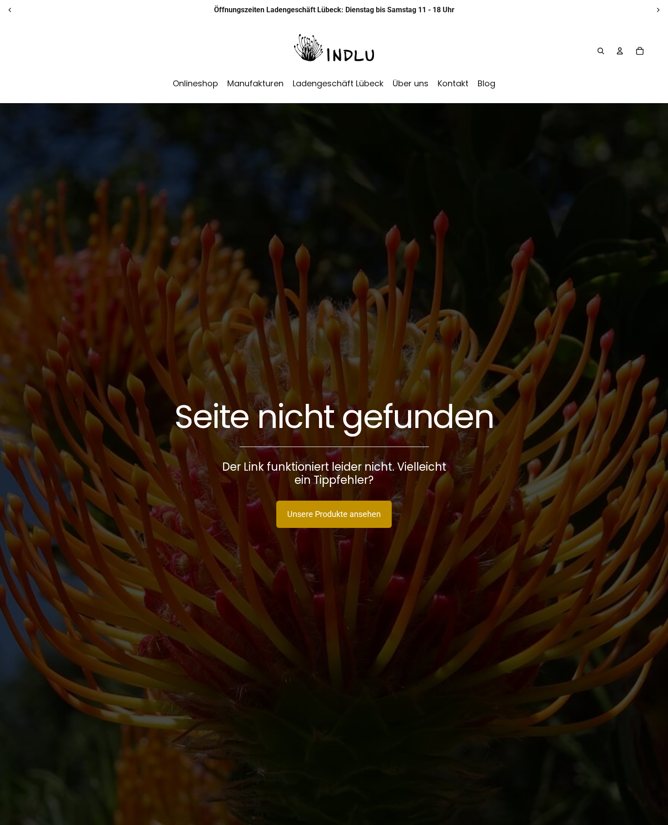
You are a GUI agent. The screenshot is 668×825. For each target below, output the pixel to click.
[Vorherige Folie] (10, 10)
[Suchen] (601, 51)
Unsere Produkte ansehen (334, 514)
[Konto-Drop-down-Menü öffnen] (620, 51)
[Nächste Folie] (658, 10)
